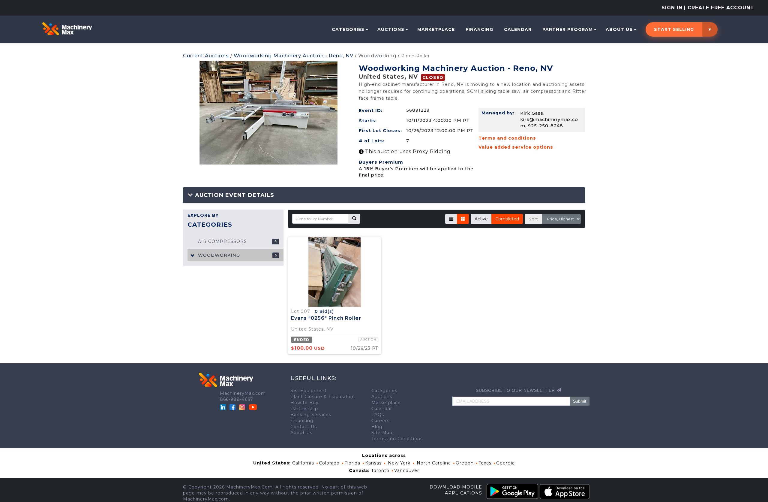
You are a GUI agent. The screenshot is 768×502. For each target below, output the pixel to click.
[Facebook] (233, 407)
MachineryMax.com (243, 393)
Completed (507, 219)
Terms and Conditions (397, 438)
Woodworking (377, 56)
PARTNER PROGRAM (567, 29)
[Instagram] (243, 407)
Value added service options (515, 147)
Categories (348, 29)
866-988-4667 (236, 399)
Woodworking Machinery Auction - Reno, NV (293, 56)
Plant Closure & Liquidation (322, 396)
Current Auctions (206, 56)
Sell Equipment (308, 390)
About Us (619, 29)
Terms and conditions (507, 138)
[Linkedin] (223, 407)
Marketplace (436, 29)
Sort (533, 218)
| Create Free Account (719, 8)
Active (481, 219)
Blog (376, 426)
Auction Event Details (233, 195)
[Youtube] (253, 407)
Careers (380, 420)
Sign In (672, 8)
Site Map (381, 432)
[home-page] (67, 29)
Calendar (518, 29)
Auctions (390, 29)
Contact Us (303, 426)
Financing (479, 29)
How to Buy (304, 402)
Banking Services (310, 414)
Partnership (304, 408)
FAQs (377, 414)
